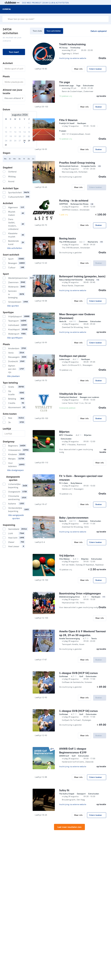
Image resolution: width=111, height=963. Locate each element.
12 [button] (15, 132)
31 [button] (6, 145)
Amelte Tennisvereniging (69, 638)
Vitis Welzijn (64, 559)
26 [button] (15, 140)
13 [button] (20, 132)
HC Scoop (63, 47)
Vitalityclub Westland (68, 397)
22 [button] (29, 136)
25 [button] (10, 140)
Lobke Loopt (64, 359)
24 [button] (6, 140)
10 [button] (6, 132)
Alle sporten (13, 305)
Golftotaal (63, 676)
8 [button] (29, 127)
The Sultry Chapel (66, 793)
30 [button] (33, 140)
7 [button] (24, 127)
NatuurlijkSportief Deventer (71, 280)
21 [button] (24, 136)
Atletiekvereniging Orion (69, 597)
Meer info (78, 69)
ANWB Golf (64, 756)
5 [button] (15, 127)
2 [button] (33, 123)
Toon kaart (14, 52)
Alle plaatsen (13, 376)
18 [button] (10, 136)
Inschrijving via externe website (73, 58)
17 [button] (6, 136)
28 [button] (24, 140)
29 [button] (29, 140)
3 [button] (5, 127)
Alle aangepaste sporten (16, 517)
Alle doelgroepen (15, 470)
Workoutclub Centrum (68, 166)
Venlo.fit (62, 321)
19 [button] (15, 136)
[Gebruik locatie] (22, 82)
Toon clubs (37, 31)
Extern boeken (95, 69)
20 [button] (20, 136)
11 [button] (10, 132)
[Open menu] (106, 9)
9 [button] (33, 127)
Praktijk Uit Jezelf (66, 123)
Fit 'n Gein (63, 483)
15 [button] (29, 132)
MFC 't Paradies (66, 435)
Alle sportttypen (15, 337)
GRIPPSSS (63, 204)
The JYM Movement (67, 242)
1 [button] (29, 123)
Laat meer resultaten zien (69, 827)
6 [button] (19, 127)
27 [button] (20, 140)
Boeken (98, 107)
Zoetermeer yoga (66, 85)
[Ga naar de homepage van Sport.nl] (7, 9)
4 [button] (10, 127)
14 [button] (24, 132)
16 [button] (33, 132)
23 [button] (33, 136)
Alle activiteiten (14, 248)
